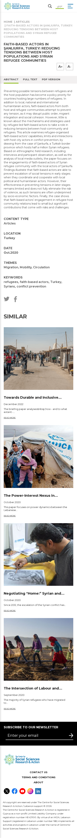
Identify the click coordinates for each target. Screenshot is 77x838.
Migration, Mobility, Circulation (27, 267)
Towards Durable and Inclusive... (33, 397)
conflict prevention (31, 286)
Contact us (38, 772)
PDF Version (51, 79)
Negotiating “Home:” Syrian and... (34, 593)
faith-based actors (34, 282)
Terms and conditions (39, 777)
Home (8, 21)
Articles (23, 21)
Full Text (30, 79)
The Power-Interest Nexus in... (31, 496)
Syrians (9, 286)
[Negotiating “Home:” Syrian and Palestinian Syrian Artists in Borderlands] (38, 554)
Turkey (55, 282)
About (38, 782)
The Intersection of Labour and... (33, 688)
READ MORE (10, 417)
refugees (11, 282)
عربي (59, 5)
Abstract (11, 79)
